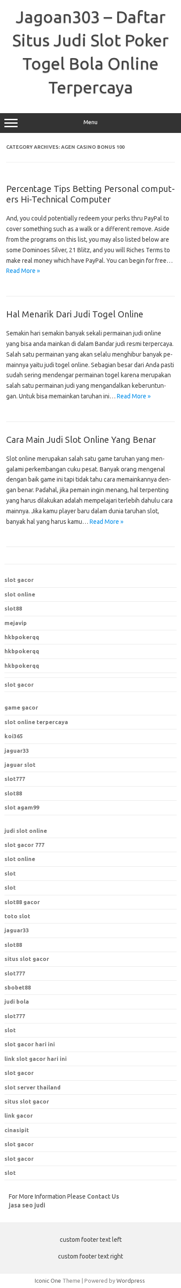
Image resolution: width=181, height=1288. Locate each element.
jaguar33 (16, 750)
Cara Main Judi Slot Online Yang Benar (81, 439)
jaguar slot (20, 765)
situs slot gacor (26, 1101)
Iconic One (48, 1280)
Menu (90, 122)
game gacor (21, 707)
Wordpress (130, 1280)
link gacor (18, 1115)
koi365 (13, 736)
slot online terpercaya (36, 722)
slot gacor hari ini (29, 1044)
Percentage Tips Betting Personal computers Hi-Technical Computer (90, 194)
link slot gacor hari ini (35, 1059)
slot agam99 (21, 807)
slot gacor (19, 580)
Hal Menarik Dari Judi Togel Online (74, 314)
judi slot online (25, 831)
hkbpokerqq (21, 637)
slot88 (13, 608)
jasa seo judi (27, 1205)
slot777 (14, 779)
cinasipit (16, 1130)
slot (10, 873)
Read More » (23, 270)
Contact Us (103, 1196)
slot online (19, 594)
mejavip (15, 623)
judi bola (16, 1001)
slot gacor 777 (24, 845)
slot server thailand (32, 1087)
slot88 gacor (22, 902)
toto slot (17, 916)
